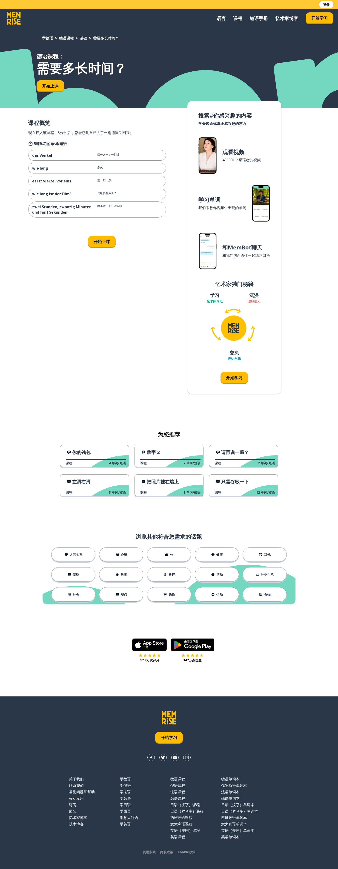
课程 (237, 18)
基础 (83, 38)
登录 (326, 5)
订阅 (72, 804)
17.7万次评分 (149, 660)
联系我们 (76, 785)
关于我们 (76, 779)
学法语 (125, 791)
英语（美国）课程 (185, 830)
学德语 (47, 38)
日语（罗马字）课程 (186, 811)
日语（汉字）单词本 (237, 804)
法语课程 (177, 791)
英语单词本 (230, 836)
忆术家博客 (286, 18)
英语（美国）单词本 (237, 830)
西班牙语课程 (181, 817)
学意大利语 (129, 817)
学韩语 (125, 798)
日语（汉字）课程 (185, 804)
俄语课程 (177, 785)
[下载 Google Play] (192, 644)
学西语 (125, 811)
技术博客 (76, 824)
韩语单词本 (230, 798)
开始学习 (319, 18)
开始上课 (50, 86)
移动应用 (76, 798)
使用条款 (149, 852)
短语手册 (259, 18)
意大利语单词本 (234, 824)
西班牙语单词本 (234, 817)
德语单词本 (230, 779)
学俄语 (125, 785)
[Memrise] (14, 18)
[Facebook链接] (151, 757)
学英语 (125, 824)
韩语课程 (177, 798)
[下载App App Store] (149, 644)
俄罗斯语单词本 (234, 785)
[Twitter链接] (163, 757)
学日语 (125, 804)
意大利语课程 (181, 824)
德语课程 (66, 38)
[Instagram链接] (187, 757)
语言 (221, 18)
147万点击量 (192, 660)
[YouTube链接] (175, 757)
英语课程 (177, 836)
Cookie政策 (186, 852)
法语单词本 (230, 791)
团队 (72, 811)
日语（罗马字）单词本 (239, 811)
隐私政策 (166, 852)
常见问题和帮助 (82, 791)
